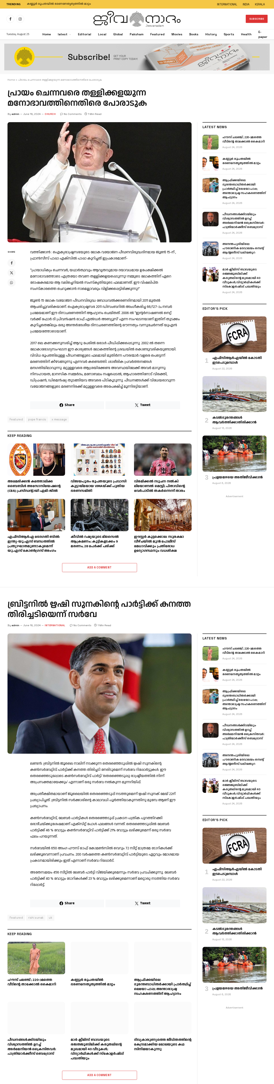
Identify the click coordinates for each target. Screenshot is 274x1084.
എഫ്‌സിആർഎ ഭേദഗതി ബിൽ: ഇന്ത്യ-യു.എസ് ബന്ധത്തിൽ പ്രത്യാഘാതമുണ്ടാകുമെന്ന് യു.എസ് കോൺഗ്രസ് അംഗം (33, 544)
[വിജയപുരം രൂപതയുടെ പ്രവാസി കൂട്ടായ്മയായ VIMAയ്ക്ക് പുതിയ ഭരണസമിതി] (99, 459)
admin (15, 114)
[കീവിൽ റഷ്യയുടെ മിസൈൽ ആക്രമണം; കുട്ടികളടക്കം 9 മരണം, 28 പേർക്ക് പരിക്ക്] (99, 515)
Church (50, 114)
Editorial (84, 34)
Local (102, 34)
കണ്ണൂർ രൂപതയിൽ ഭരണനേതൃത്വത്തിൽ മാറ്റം (59, 4)
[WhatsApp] (11, 283)
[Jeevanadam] (137, 19)
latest (62, 34)
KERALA (260, 4)
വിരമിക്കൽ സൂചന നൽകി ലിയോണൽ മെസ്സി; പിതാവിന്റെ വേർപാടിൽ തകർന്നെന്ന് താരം (159, 486)
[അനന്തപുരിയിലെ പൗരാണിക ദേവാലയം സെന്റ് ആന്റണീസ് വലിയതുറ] (211, 249)
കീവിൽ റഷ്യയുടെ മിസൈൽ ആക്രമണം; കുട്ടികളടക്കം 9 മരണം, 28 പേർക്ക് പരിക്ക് (95, 542)
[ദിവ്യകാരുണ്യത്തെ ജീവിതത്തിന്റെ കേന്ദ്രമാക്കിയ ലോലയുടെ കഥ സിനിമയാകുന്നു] (163, 1018)
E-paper (262, 34)
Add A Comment (99, 567)
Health (246, 34)
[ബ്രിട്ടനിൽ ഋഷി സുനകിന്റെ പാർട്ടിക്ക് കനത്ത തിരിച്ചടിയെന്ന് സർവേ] (99, 693)
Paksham (136, 34)
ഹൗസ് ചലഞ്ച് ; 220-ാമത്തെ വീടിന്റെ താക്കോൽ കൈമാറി (243, 139)
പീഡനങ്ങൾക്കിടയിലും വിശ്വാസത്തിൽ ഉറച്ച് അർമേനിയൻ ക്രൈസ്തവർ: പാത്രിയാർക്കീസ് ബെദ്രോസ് (243, 220)
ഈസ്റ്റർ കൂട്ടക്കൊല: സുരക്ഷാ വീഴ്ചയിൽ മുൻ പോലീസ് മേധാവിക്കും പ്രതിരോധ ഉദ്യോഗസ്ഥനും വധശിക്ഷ (159, 544)
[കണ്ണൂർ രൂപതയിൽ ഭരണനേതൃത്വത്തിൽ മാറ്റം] (211, 163)
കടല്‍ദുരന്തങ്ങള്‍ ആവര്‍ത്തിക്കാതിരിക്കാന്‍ (234, 420)
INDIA (246, 4)
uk (50, 917)
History (211, 34)
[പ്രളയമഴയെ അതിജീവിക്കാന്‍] (235, 454)
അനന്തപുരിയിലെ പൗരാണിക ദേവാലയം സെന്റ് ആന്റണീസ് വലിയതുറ (243, 248)
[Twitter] (11, 273)
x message (59, 419)
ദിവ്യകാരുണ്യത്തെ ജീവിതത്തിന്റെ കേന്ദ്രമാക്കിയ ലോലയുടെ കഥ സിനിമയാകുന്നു (163, 1044)
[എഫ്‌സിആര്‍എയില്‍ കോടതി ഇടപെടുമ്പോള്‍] (235, 334)
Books (193, 34)
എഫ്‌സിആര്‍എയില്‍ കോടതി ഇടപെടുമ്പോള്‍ (237, 360)
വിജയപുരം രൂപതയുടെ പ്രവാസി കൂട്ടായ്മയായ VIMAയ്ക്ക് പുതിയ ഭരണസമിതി (98, 486)
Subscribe (256, 19)
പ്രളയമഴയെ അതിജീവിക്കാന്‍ (237, 477)
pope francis (37, 419)
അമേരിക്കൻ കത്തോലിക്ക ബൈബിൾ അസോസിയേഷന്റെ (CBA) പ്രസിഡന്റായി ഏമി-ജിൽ (34, 486)
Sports (229, 34)
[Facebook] (11, 263)
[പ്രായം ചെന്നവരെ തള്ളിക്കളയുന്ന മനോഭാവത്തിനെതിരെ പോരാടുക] (99, 182)
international (55, 625)
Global (118, 34)
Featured (157, 34)
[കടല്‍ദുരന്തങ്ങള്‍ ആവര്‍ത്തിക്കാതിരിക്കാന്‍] (235, 394)
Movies (176, 34)
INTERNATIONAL (227, 4)
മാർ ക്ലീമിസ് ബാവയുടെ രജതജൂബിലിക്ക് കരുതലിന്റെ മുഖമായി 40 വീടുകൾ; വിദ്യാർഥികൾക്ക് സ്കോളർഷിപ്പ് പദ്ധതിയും (241, 278)
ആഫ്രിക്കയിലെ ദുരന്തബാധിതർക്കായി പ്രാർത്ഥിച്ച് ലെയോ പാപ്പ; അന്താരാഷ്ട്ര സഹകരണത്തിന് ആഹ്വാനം (244, 189)
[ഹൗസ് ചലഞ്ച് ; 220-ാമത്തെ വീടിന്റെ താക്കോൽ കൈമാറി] (211, 142)
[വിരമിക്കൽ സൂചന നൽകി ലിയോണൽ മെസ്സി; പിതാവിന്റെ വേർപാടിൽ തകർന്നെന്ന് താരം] (163, 459)
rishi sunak (35, 917)
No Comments (73, 114)
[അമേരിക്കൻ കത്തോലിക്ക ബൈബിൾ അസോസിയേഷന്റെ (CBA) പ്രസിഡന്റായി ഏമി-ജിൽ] (36, 459)
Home (46, 34)
